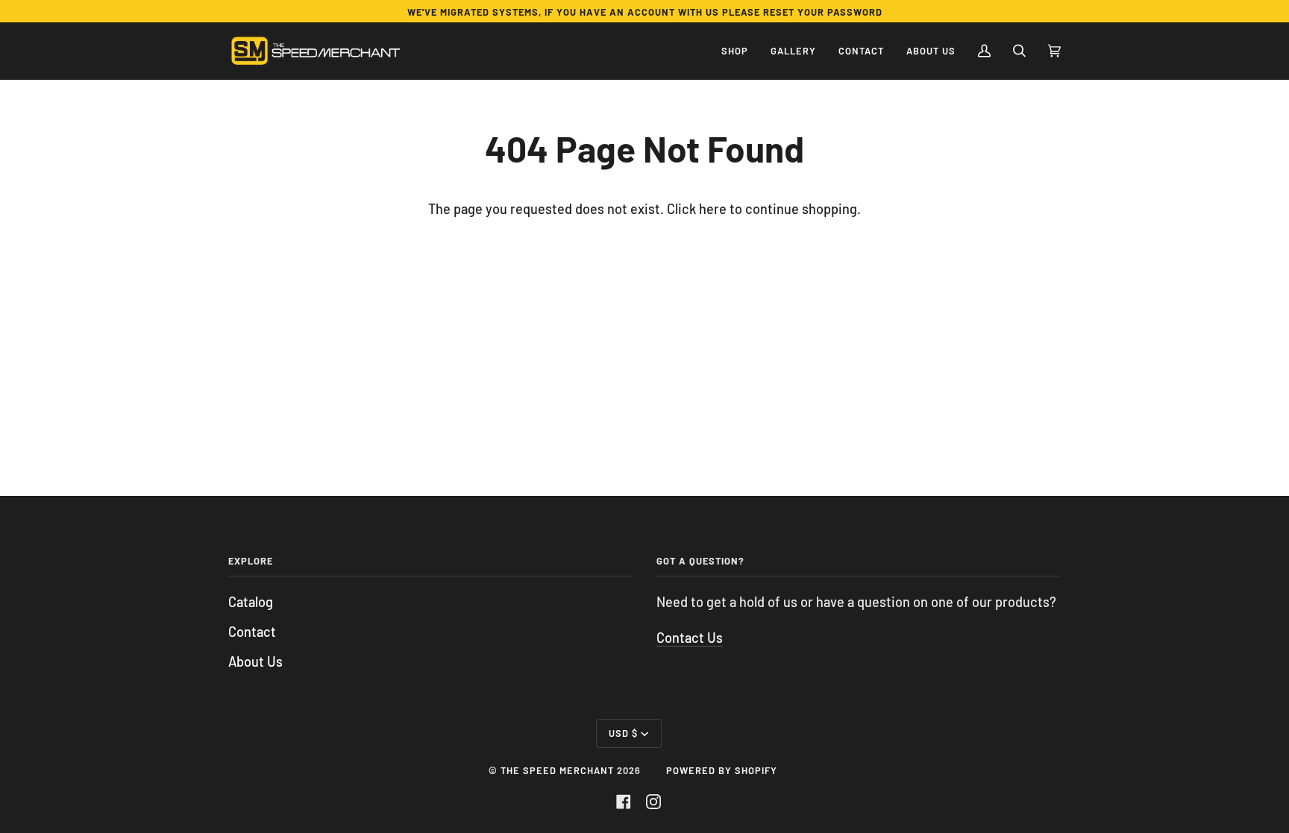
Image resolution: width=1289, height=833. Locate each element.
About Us (255, 661)
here (713, 209)
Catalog (250, 602)
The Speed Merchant (557, 770)
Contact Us (689, 637)
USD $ (623, 733)
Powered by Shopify (721, 770)
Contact (252, 631)
